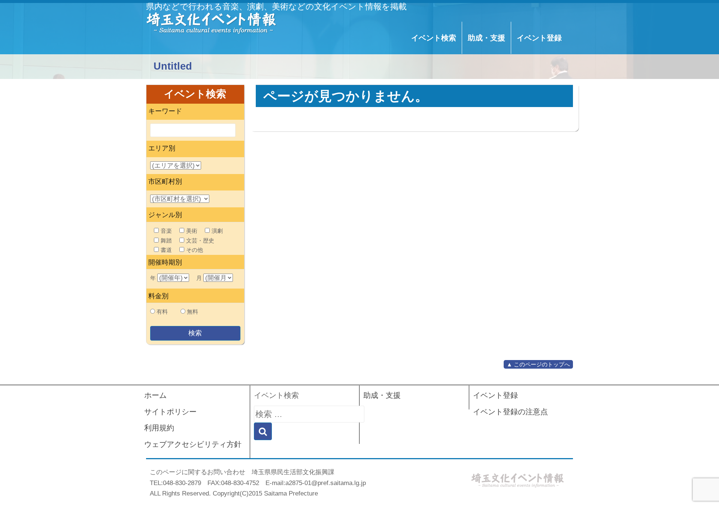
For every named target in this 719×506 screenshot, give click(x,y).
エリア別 (161, 148)
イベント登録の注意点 (510, 412)
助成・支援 (486, 38)
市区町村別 (165, 181)
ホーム (155, 395)
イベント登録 (539, 38)
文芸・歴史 (200, 240)
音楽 (166, 231)
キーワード (165, 111)
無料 (192, 311)
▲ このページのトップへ (538, 364)
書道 (166, 250)
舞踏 (166, 240)
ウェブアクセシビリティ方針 (193, 444)
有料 (162, 311)
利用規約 (159, 428)
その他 (194, 250)
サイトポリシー (170, 412)
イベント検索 (433, 38)
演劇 (217, 231)
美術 (191, 231)
